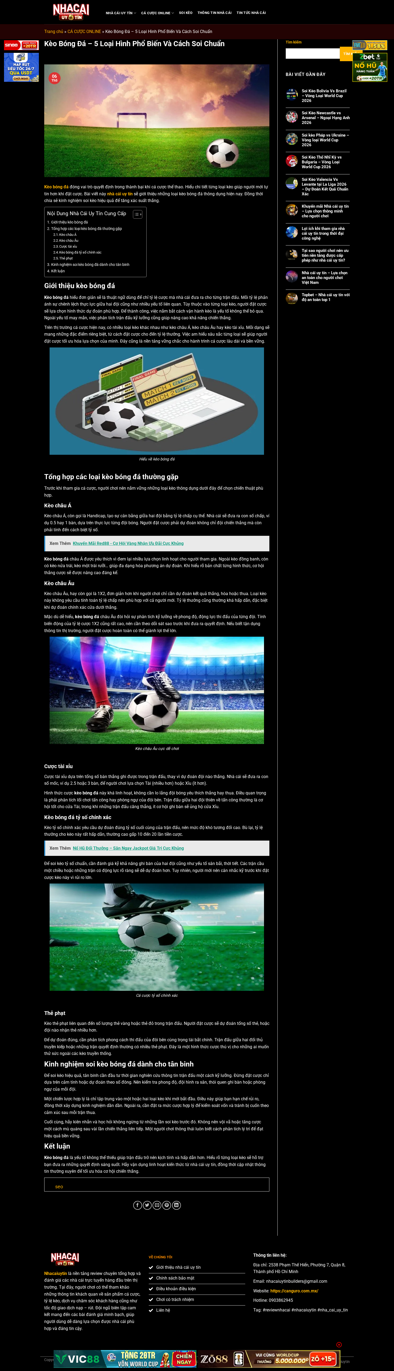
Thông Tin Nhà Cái (215, 13)
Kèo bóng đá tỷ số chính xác (80, 252)
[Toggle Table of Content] (135, 214)
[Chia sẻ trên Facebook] (137, 1205)
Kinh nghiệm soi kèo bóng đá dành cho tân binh (90, 264)
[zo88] (269, 1359)
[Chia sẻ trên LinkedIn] (176, 1205)
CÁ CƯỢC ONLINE (84, 31)
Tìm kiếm (294, 42)
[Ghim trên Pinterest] (166, 1205)
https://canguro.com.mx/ (294, 1290)
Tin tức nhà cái (251, 13)
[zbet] (369, 68)
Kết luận (58, 271)
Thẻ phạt (66, 258)
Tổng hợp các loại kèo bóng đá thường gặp (86, 228)
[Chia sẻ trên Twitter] (147, 1205)
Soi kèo (185, 13)
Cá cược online (155, 13)
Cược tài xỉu (68, 246)
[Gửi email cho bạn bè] (157, 1205)
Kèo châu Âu (68, 241)
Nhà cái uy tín (119, 13)
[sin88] (21, 46)
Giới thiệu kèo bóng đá (69, 222)
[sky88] (21, 68)
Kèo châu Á (67, 235)
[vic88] (125, 1359)
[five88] (369, 46)
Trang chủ (53, 31)
